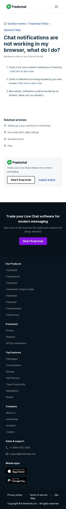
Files (10, 145)
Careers (10, 432)
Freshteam (11, 295)
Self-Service (12, 378)
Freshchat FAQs (38, 23)
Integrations (12, 390)
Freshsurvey (12, 314)
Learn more (47, 180)
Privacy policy (15, 495)
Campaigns (12, 358)
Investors (11, 425)
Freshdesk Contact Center (20, 289)
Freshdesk (11, 270)
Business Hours (16, 139)
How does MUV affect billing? (23, 132)
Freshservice (13, 276)
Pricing (9, 330)
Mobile (9, 397)
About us (10, 412)
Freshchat (11, 302)
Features (10, 336)
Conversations (13, 365)
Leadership (12, 419)
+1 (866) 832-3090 (20, 447)
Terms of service (38, 495)
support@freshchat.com (22, 454)
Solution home (16, 23)
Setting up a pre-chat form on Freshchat (29, 125)
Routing (10, 371)
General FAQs (12, 30)
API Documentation (16, 343)
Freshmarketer (14, 308)
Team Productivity (15, 384)
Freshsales (11, 283)
